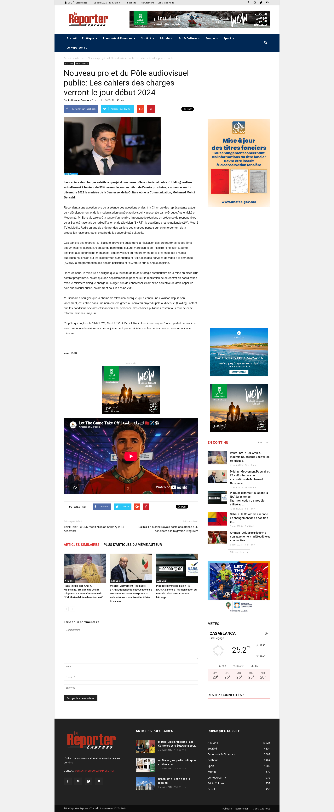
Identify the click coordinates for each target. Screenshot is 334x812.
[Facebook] (248, 2)
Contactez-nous (166, 2)
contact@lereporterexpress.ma (94, 770)
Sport (227, 38)
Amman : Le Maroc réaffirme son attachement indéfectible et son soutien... (250, 536)
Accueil (71, 38)
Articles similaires (82, 545)
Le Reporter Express (78, 100)
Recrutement (147, 2)
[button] (265, 43)
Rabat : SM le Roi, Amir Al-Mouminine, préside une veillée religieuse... (249, 456)
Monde (165, 38)
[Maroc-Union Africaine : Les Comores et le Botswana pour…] (145, 746)
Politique (88, 38)
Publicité (131, 2)
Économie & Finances (117, 38)
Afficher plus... (237, 552)
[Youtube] (267, 2)
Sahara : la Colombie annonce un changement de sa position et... (249, 518)
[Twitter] (261, 2)
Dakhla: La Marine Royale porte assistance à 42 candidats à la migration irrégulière (168, 529)
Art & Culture (187, 38)
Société (146, 38)
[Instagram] (254, 2)
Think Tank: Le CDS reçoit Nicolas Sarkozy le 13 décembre (94, 529)
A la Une (69, 63)
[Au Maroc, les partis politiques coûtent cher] (145, 765)
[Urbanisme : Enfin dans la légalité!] (145, 783)
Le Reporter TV (76, 47)
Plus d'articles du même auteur (133, 545)
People (210, 38)
